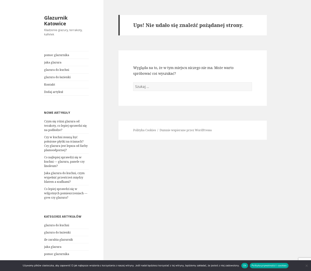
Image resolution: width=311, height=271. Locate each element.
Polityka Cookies (144, 130)
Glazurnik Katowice (56, 20)
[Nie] (306, 265)
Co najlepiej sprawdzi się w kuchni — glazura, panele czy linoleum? (64, 161)
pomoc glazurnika (56, 55)
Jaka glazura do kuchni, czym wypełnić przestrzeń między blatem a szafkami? (64, 177)
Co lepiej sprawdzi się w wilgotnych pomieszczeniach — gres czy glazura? (65, 193)
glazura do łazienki (57, 77)
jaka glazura (52, 62)
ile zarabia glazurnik (58, 240)
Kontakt (49, 84)
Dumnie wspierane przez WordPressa (186, 130)
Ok (244, 265)
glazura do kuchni (56, 70)
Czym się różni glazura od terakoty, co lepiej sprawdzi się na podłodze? (65, 125)
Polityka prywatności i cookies (269, 265)
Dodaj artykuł (53, 92)
